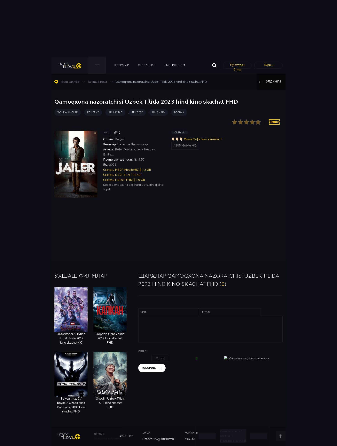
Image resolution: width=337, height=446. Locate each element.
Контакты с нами (191, 436)
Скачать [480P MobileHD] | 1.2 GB (127, 170)
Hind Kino (158, 112)
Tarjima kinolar (67, 112)
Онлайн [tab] (179, 132)
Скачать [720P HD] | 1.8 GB (122, 175)
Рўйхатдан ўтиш (237, 66)
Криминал (115, 112)
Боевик (179, 112)
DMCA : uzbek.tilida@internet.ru (159, 436)
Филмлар (121, 65)
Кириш (268, 65)
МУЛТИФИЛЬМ (174, 65)
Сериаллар (146, 65)
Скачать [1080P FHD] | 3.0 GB (124, 180)
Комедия (93, 112)
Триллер (137, 112)
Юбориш (149, 368)
